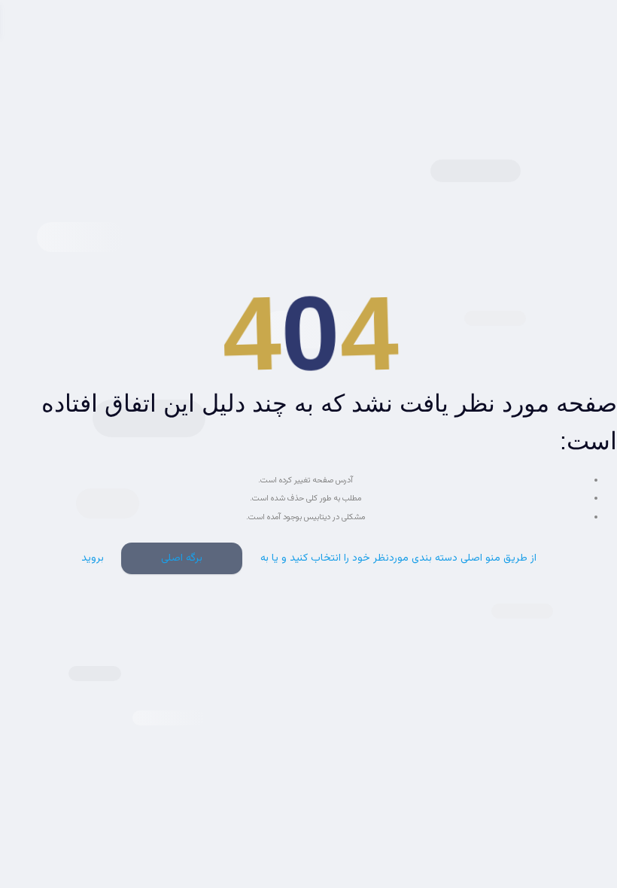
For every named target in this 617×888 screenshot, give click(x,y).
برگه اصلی (181, 558)
